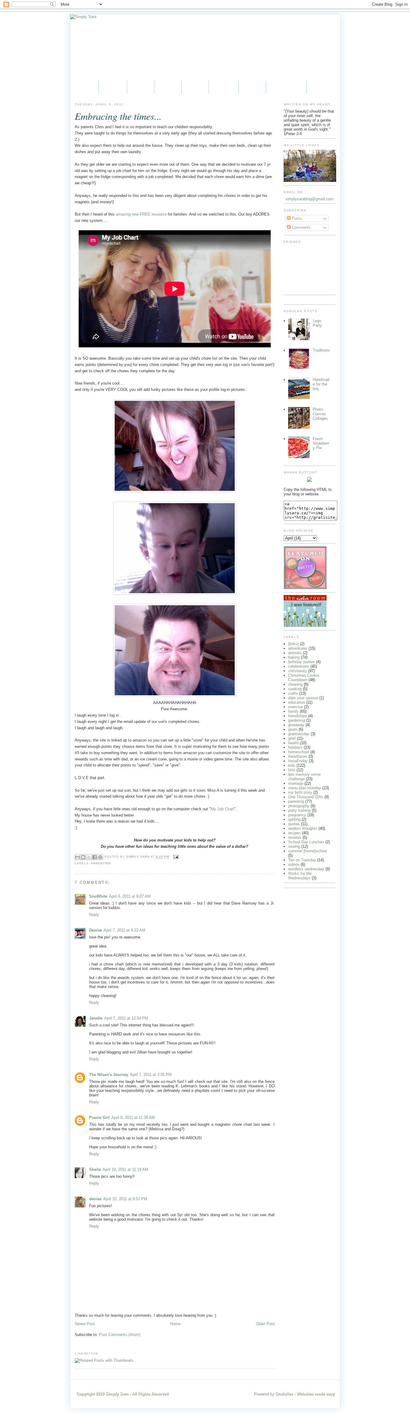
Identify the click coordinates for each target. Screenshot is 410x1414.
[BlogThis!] (83, 857)
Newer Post (85, 1324)
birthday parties (301, 662)
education (296, 702)
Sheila (95, 1169)
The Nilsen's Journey (108, 1074)
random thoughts (302, 828)
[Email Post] (175, 857)
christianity (297, 671)
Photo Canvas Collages (320, 414)
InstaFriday (298, 761)
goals (292, 729)
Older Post (265, 1324)
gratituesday (298, 734)
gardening (296, 720)
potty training (299, 810)
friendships (297, 716)
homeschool (298, 752)
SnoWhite (98, 896)
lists (291, 770)
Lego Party (317, 323)
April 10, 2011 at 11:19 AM (125, 1169)
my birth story (300, 792)
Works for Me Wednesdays (300, 875)
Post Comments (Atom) (119, 1334)
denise (95, 1199)
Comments (301, 227)
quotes (294, 824)
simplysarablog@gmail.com (309, 199)
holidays (295, 747)
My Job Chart (222, 809)
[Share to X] (89, 857)
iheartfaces (297, 756)
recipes (294, 833)
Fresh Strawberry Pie (321, 443)
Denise (95, 930)
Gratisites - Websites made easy (304, 1393)
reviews (294, 837)
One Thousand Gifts (305, 797)
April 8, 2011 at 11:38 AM (133, 1117)
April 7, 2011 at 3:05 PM (151, 1074)
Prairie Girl (99, 1117)
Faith (140, 87)
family (293, 711)
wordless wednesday (306, 869)
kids (291, 765)
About (113, 87)
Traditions (321, 350)
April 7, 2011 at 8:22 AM (124, 930)
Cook (195, 87)
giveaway (296, 725)
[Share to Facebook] (95, 857)
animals (295, 653)
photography (298, 806)
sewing (294, 846)
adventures (297, 648)
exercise (295, 707)
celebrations (298, 666)
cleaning (295, 684)
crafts (293, 693)
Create (223, 87)
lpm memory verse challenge (304, 776)
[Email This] (77, 857)
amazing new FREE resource (141, 214)
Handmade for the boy (321, 384)
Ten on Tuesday (302, 860)
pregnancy (297, 815)
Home (84, 87)
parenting (101, 863)
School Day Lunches (306, 842)
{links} (293, 644)
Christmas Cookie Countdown (303, 677)
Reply (94, 914)
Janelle (95, 1018)
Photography (286, 87)
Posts (296, 218)
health (293, 743)
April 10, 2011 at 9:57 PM (125, 1199)
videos (294, 864)
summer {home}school (307, 851)
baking (294, 657)
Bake (167, 87)
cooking (295, 689)
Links (252, 87)
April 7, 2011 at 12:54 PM (126, 1018)
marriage (295, 783)
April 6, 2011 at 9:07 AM (130, 896)
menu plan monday (304, 788)
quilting (294, 819)
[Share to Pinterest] (100, 857)
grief (292, 738)
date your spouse (303, 698)
